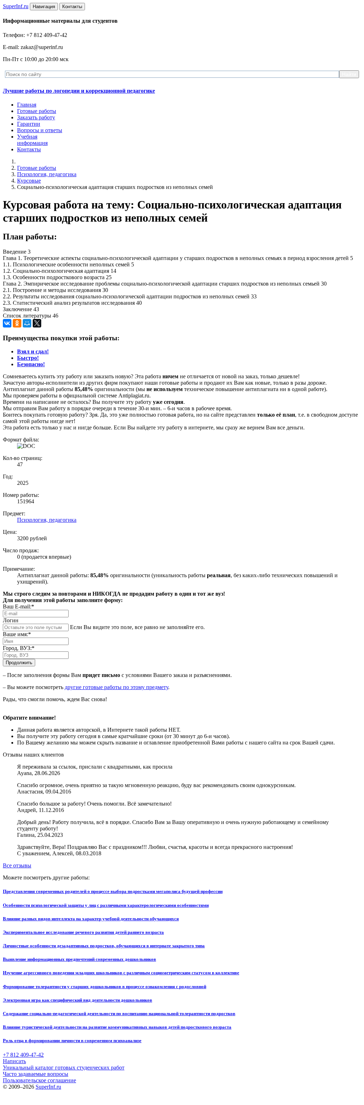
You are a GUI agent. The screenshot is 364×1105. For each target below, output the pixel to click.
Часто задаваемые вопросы (35, 1074)
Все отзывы (17, 865)
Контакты (29, 149)
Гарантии (28, 124)
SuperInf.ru (48, 1087)
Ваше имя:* (17, 634)
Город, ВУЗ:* (18, 648)
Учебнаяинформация (32, 140)
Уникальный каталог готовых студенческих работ (63, 1068)
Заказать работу (36, 117)
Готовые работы (36, 111)
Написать (14, 1061)
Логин (10, 620)
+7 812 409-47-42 (23, 1055)
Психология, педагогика (46, 174)
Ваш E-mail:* (18, 606)
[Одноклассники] (17, 323)
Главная (26, 105)
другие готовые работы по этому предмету (116, 687)
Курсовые (29, 181)
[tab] (33, 351)
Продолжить (19, 662)
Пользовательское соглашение (39, 1080)
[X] (37, 323)
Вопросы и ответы (39, 130)
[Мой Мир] (27, 323)
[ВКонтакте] (7, 323)
